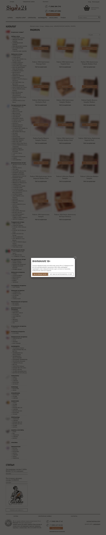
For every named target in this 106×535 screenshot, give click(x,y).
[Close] (74, 257)
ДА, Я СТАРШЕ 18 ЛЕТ (40, 274)
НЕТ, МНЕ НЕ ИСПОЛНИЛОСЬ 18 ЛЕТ (61, 274)
